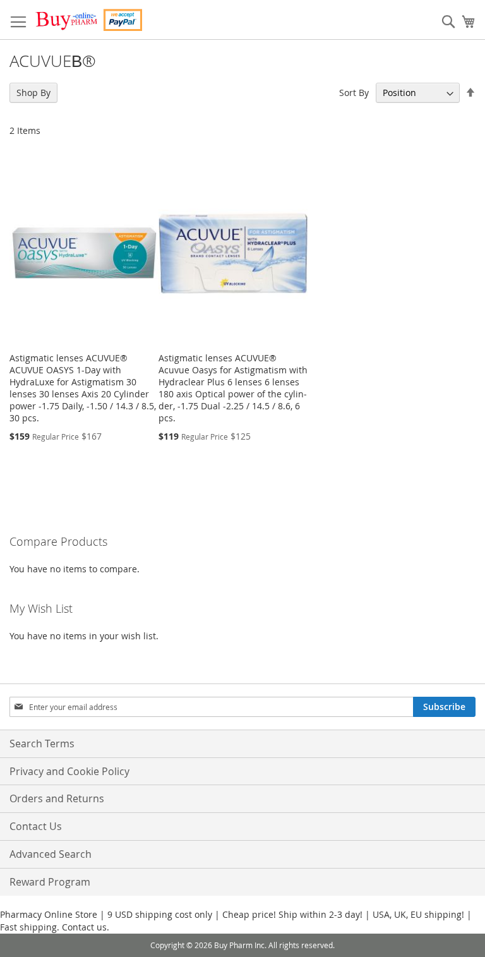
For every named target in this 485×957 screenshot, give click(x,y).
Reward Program (49, 882)
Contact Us (35, 826)
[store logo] (88, 20)
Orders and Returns (56, 798)
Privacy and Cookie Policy (69, 771)
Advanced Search (50, 854)
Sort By (354, 93)
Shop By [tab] (33, 93)
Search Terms (42, 743)
